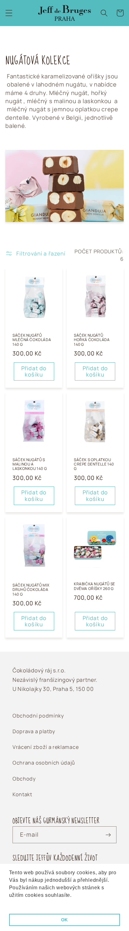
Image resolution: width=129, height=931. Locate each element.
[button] (9, 13)
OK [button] (64, 919)
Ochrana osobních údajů (44, 762)
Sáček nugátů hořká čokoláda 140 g (92, 340)
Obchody (24, 778)
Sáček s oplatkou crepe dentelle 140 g (94, 464)
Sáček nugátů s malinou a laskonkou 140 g (30, 464)
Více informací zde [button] (32, 903)
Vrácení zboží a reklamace (46, 747)
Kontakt (22, 794)
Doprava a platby (34, 731)
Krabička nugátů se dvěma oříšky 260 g (94, 586)
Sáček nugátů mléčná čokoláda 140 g (32, 340)
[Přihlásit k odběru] (108, 834)
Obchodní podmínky (38, 715)
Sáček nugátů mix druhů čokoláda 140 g (31, 590)
